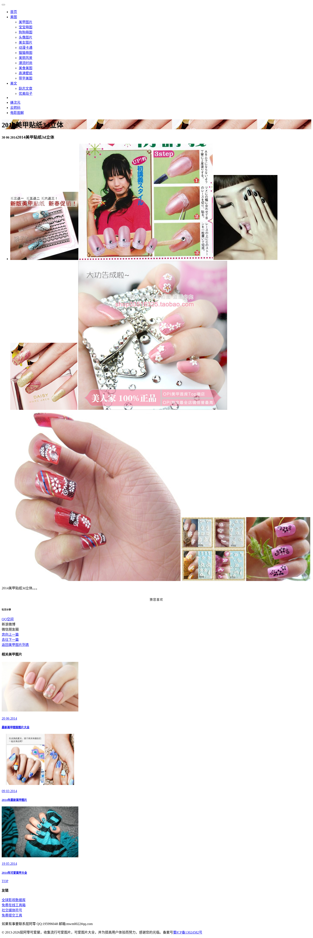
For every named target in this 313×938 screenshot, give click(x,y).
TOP (5, 881)
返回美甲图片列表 (15, 645)
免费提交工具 (12, 915)
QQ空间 (8, 619)
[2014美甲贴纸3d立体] (44, 259)
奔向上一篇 (10, 634)
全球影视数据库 (14, 900)
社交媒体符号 (12, 910)
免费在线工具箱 (14, 905)
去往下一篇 (10, 639)
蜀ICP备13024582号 (187, 932)
